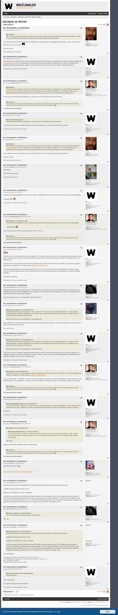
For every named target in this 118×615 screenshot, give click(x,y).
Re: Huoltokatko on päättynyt (16, 28)
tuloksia (12, 63)
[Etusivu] (9, 6)
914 (90, 182)
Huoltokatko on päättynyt (14, 21)
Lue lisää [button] (57, 611)
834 (90, 317)
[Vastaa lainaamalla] (81, 28)
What (87, 470)
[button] (104, 25)
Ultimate (88, 491)
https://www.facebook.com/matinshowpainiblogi (17, 472)
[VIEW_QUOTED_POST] (16, 221)
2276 (90, 296)
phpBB (89, 602)
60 (90, 494)
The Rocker (89, 541)
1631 (90, 43)
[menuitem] (5, 13)
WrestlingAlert (26, 5)
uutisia (5, 63)
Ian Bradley (68, 602)
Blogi (4, 560)
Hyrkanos (88, 180)
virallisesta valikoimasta (39, 265)
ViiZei (87, 41)
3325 (90, 543)
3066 (90, 472)
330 (90, 71)
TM (86, 68)
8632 (90, 93)
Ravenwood (89, 294)
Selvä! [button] (108, 611)
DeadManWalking (90, 88)
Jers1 (87, 314)
